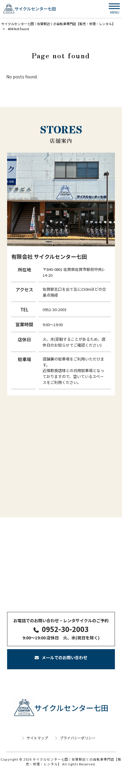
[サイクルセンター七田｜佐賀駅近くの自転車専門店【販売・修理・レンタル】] (29, 8)
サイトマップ (37, 738)
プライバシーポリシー (77, 738)
